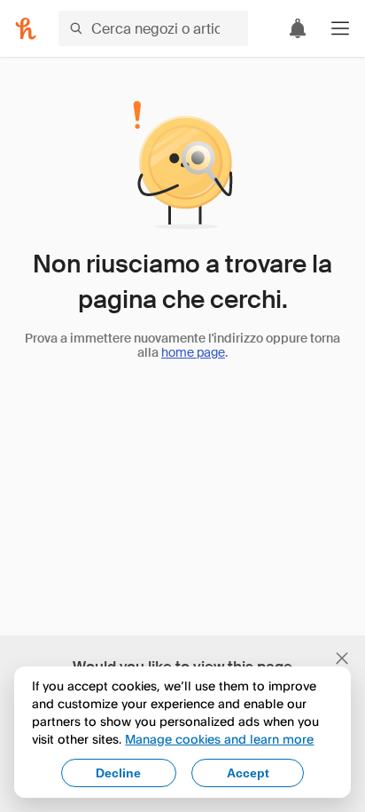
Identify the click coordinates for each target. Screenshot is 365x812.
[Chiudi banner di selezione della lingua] (341, 658)
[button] (340, 28)
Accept (248, 773)
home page (193, 352)
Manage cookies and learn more (219, 738)
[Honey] (25, 28)
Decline (118, 773)
